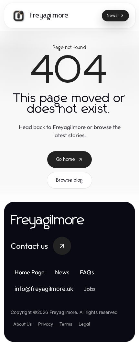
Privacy (45, 324)
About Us (22, 324)
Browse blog (69, 180)
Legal (84, 324)
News (62, 272)
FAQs (87, 272)
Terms (65, 324)
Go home (65, 159)
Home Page (30, 272)
